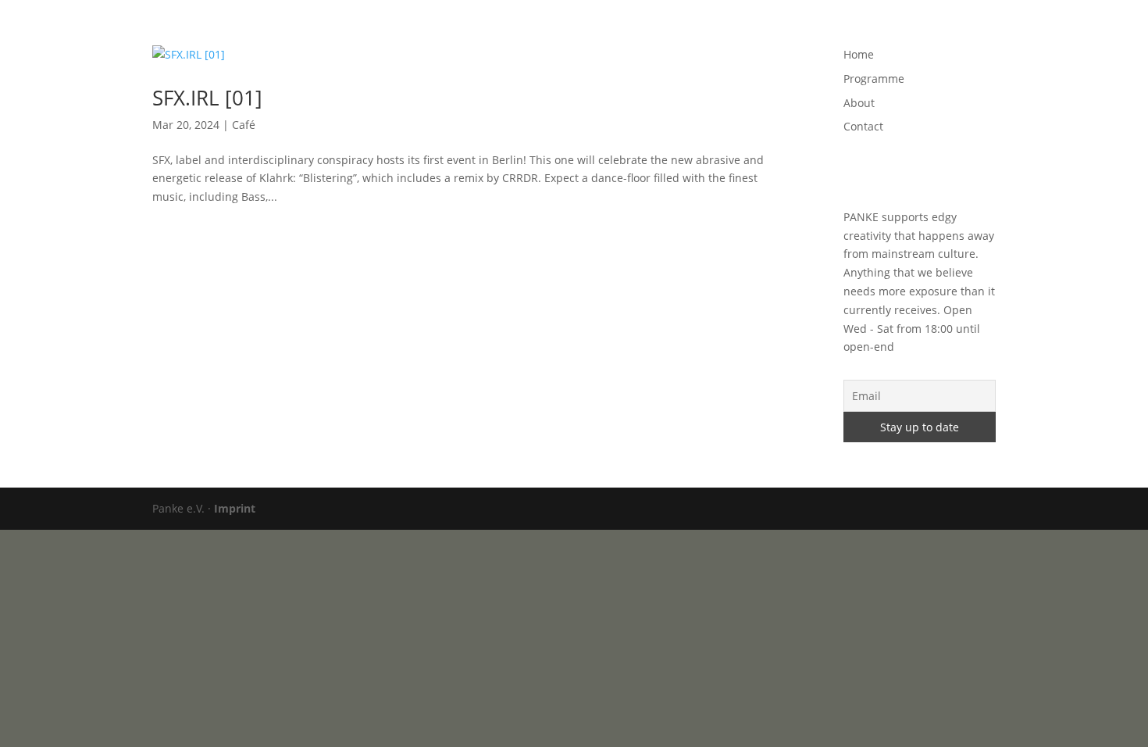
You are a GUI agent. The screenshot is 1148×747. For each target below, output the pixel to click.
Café (243, 124)
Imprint (234, 508)
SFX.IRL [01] (207, 98)
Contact (917, 32)
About (859, 32)
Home (724, 32)
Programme (791, 32)
